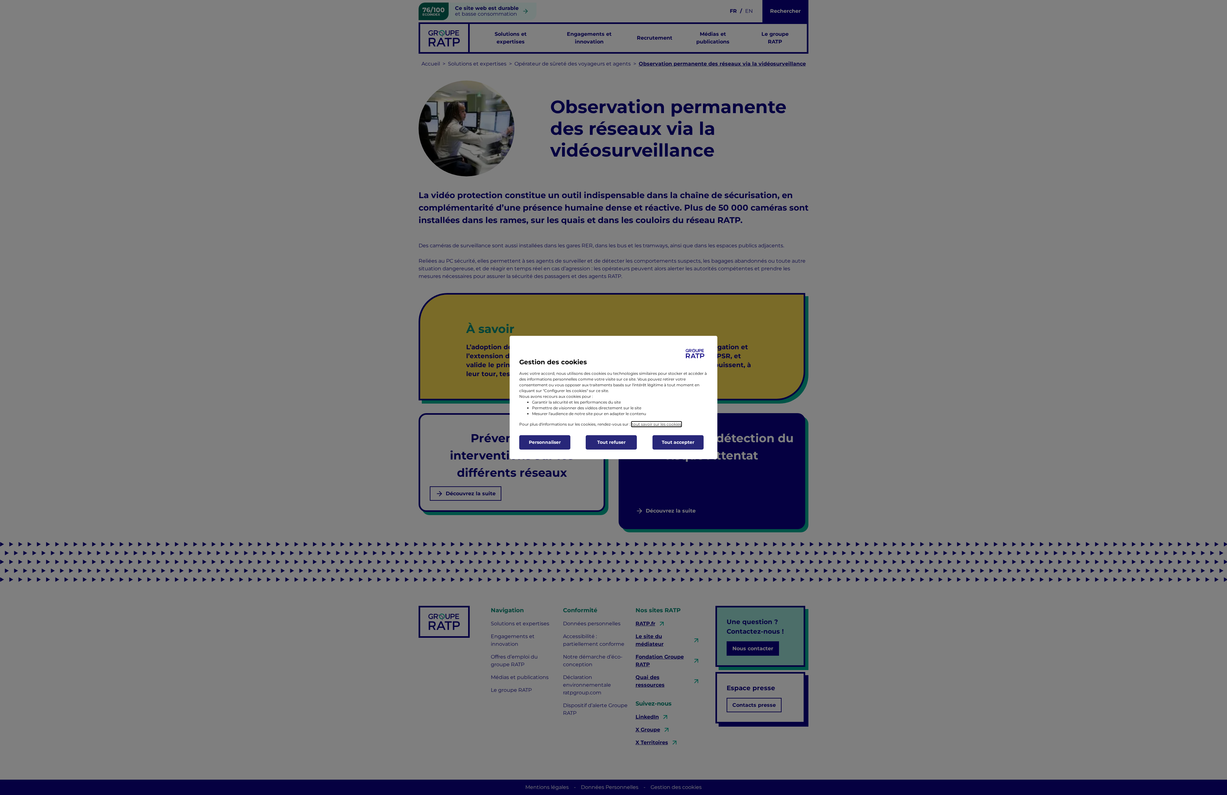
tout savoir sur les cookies (656, 424)
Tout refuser (611, 442)
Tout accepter (678, 442)
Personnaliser (545, 442)
